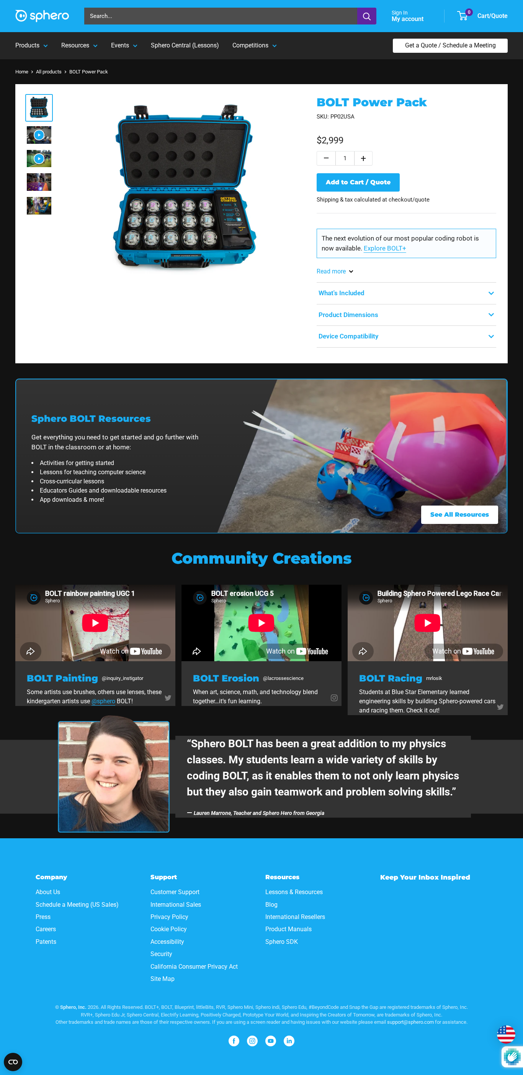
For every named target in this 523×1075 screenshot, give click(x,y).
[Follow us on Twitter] (168, 697)
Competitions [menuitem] (250, 45)
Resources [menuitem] (75, 45)
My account (408, 19)
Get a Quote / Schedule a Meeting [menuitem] (450, 45)
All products (49, 72)
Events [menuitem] (120, 45)
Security (161, 954)
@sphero (103, 701)
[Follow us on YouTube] (270, 1041)
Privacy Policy (169, 916)
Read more (331, 271)
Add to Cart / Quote (358, 182)
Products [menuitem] (27, 45)
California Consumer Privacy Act (194, 966)
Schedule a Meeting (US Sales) (77, 904)
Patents (46, 941)
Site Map (162, 978)
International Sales (175, 904)
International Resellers (295, 916)
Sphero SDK (281, 941)
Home (21, 72)
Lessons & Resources (294, 892)
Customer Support (174, 892)
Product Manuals (288, 929)
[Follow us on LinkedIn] (289, 1041)
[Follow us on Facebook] (234, 1041)
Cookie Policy (168, 929)
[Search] (366, 16)
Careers (46, 929)
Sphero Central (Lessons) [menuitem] (185, 45)
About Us (48, 892)
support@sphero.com (410, 1022)
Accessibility (167, 941)
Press (43, 916)
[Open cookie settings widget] (13, 1062)
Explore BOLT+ (385, 248)
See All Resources (459, 514)
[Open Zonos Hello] (506, 1034)
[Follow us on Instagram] (334, 697)
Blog (271, 904)
